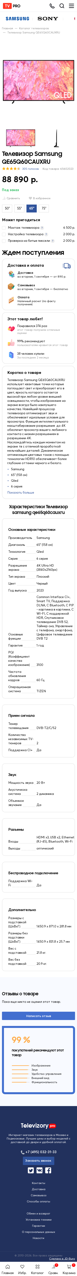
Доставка (38, 1189)
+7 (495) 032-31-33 (40, 1152)
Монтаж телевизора (41, 227)
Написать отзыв (38, 1016)
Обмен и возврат (38, 1213)
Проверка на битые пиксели (41, 241)
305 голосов (30, 169)
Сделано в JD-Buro (62, 1258)
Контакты (38, 1183)
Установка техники (39, 1219)
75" (44, 208)
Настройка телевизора (41, 234)
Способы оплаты (38, 1201)
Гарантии (38, 1226)
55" (19, 208)
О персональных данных (38, 1232)
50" (7, 208)
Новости (38, 1238)
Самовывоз (38, 1195)
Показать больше (20, 492)
